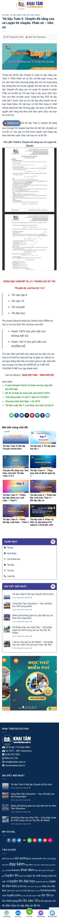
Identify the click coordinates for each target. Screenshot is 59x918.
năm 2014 (20, 891)
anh (4, 858)
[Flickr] (50, 840)
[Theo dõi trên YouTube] (45, 840)
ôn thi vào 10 (28, 901)
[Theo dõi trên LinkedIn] (40, 840)
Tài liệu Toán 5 (33, 15)
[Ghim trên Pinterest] (32, 415)
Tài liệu (5, 15)
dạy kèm (17, 864)
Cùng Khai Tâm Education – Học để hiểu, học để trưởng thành (32, 605)
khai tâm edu (40, 870)
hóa (9, 870)
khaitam (15, 870)
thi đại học (29, 890)
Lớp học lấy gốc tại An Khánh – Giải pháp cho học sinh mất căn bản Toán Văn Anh (32, 643)
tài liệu (23, 896)
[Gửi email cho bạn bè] (26, 415)
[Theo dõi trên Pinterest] (34, 840)
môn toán (31, 886)
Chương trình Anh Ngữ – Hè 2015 (22, 401)
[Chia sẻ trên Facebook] (16, 415)
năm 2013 (11, 891)
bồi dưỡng (21, 858)
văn (39, 895)
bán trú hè (10, 859)
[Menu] (4, 4)
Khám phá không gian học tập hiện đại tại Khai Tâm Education (32, 616)
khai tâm (27, 870)
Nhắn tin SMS (52, 916)
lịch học (23, 886)
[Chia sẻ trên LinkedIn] (37, 415)
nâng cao (37, 886)
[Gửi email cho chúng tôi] (24, 840)
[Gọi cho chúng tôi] (29, 840)
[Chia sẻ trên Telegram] (47, 415)
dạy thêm (52, 865)
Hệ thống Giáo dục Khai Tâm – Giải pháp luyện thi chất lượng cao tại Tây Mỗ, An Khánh (32, 630)
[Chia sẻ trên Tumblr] (42, 415)
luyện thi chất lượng (36, 875)
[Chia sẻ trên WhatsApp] (11, 415)
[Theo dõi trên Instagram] (14, 840)
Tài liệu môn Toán (18, 15)
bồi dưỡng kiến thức (37, 858)
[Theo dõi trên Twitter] (19, 840)
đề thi (37, 905)
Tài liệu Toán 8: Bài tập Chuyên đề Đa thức (33, 594)
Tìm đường (6, 916)
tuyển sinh (13, 895)
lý (18, 886)
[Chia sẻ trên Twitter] (21, 415)
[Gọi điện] (29, 912)
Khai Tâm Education (37, 37)
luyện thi (11, 875)
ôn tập (20, 905)
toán (4, 895)
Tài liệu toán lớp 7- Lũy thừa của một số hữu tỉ (29, 405)
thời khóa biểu (48, 890)
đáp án (29, 905)
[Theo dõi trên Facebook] (8, 840)
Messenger (41, 916)
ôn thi (46, 895)
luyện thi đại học (22, 881)
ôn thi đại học (45, 901)
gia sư (4, 870)
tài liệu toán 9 (31, 896)
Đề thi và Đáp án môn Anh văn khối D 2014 (27, 393)
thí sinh (37, 891)
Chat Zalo (18, 916)
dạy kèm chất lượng (41, 865)
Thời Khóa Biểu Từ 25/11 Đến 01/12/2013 (27, 397)
